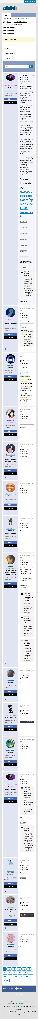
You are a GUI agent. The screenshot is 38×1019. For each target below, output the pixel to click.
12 (30, 973)
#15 (32, 934)
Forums (6, 15)
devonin (30, 261)
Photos (7, 58)
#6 (33, 484)
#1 (33, 75)
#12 (32, 774)
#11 (33, 740)
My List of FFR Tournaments (24, 373)
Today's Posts (25, 18)
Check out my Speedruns (24, 326)
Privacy (19, 989)
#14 (32, 897)
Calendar (16, 18)
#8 (33, 556)
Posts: (6, 95)
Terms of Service (10, 995)
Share (11, 99)
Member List (7, 18)
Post (12, 102)
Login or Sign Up (30, 1)
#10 (32, 705)
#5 (33, 444)
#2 (33, 309)
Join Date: (8, 93)
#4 (33, 410)
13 (5, 977)
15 (16, 977)
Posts (7, 48)
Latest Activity (10, 53)
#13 (32, 860)
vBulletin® (19, 1004)
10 (20, 973)
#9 (33, 670)
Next (6, 981)
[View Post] (28, 791)
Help (4, 989)
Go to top (21, 995)
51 (27, 977)
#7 (33, 518)
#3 (33, 355)
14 (10, 977)
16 (21, 977)
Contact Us (12, 989)
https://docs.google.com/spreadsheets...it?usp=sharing (26, 204)
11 (25, 973)
